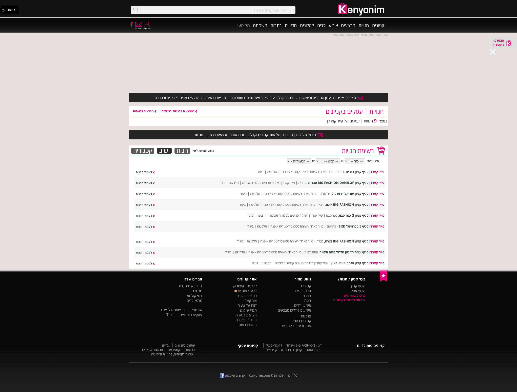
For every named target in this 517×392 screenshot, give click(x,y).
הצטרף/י (138, 28)
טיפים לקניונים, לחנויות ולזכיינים (172, 354)
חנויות (363, 25)
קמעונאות (173, 350)
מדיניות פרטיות (246, 319)
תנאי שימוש (248, 310)
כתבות (276, 25)
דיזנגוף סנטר (274, 345)
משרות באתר (247, 324)
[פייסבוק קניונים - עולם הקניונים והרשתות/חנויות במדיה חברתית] (131, 24)
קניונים (378, 25)
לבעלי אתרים (246, 290)
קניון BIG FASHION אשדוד (304, 345)
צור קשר (251, 300)
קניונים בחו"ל (301, 320)
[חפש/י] (136, 10)
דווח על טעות (247, 305)
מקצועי (243, 25)
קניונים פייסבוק (234, 375)
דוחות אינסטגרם (190, 285)
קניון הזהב (312, 350)
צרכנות (306, 316)
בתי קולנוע (194, 295)
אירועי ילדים (327, 25)
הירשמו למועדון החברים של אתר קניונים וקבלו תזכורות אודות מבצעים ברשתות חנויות (256, 134)
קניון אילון (271, 350)
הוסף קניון (358, 285)
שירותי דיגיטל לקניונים (349, 300)
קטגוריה (142, 151)
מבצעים (348, 25)
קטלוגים (307, 25)
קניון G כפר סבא (291, 350)
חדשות (291, 25)
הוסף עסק (358, 290)
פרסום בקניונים (354, 295)
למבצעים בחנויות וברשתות (178, 111)
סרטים (197, 290)
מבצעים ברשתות (143, 111)
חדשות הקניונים (152, 350)
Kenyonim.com (259, 375)
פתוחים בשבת (246, 295)
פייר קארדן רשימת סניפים (317, 172)
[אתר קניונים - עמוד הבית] (384, 281)
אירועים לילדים (300, 310)
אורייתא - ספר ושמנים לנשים (181, 309)
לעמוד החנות (144, 172)
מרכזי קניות (303, 290)
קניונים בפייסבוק (245, 285)
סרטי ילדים (194, 300)
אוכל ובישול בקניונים (296, 325)
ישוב (164, 151)
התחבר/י (147, 28)
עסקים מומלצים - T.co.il (184, 314)
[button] (9, 10)
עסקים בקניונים (185, 345)
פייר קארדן (376, 172)
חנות (182, 151)
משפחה (260, 25)
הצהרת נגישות (246, 315)
